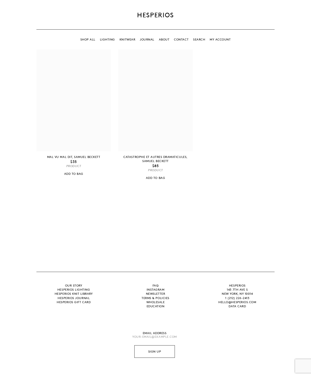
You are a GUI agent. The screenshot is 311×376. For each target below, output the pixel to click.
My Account (220, 39)
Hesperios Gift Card (74, 302)
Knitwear (127, 39)
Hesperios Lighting (73, 289)
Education (156, 306)
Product (73, 166)
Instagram (156, 289)
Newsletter (155, 294)
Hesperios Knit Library (74, 294)
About (164, 39)
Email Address (155, 333)
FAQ (156, 285)
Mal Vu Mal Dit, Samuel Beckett (73, 157)
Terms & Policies (155, 298)
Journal (147, 39)
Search (199, 39)
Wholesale (155, 302)
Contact (181, 39)
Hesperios (155, 14)
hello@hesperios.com (237, 302)
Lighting (107, 39)
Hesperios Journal (74, 298)
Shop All (87, 39)
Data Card (237, 306)
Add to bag (73, 174)
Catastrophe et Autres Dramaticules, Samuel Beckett (155, 159)
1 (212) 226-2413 (237, 298)
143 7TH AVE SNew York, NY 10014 (237, 291)
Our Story (73, 285)
